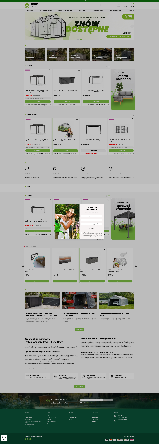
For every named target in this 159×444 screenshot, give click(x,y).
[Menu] (6, 436)
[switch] (4, 439)
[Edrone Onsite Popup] (79, 222)
